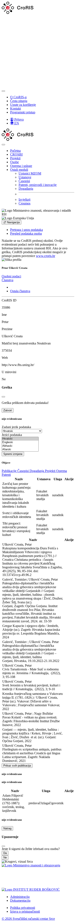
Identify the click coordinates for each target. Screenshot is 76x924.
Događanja (26, 188)
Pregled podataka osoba (26, 233)
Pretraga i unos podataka (26, 229)
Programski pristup (22, 112)
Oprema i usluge (21, 166)
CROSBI (16, 154)
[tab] (11, 276)
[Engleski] (20, 442)
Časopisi (24, 181)
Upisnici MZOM (30, 173)
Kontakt (15, 108)
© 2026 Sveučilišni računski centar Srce (28, 918)
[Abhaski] (20, 446)
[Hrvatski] (20, 439)
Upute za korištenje (23, 104)
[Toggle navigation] (3, 91)
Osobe (14, 162)
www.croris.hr (45, 256)
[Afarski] (20, 449)
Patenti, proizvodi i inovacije (38, 185)
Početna (15, 150)
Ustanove (25, 177)
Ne (5, 857)
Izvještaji (24, 199)
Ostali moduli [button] (19, 169)
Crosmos (24, 203)
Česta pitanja (18, 101)
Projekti (15, 158)
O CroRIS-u (18, 97)
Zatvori (7, 410)
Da (5, 853)
